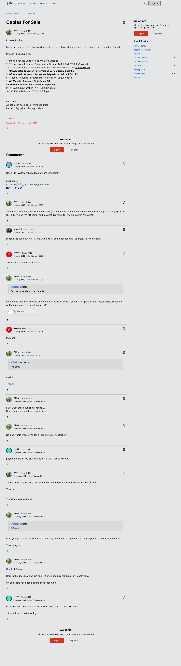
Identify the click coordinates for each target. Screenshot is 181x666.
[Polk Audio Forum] (10, 3)
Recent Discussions (142, 50)
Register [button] (74, 150)
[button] (124, 23)
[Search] (145, 3)
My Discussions (140, 61)
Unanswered (154, 73)
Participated (139, 69)
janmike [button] (17, 163)
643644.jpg (18, 311)
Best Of (136, 77)
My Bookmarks (154, 57)
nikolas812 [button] (18, 229)
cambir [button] (16, 449)
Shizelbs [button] (17, 253)
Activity (136, 53)
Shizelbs (14, 286)
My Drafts (154, 65)
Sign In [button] (57, 150)
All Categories (139, 46)
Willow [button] (16, 31)
